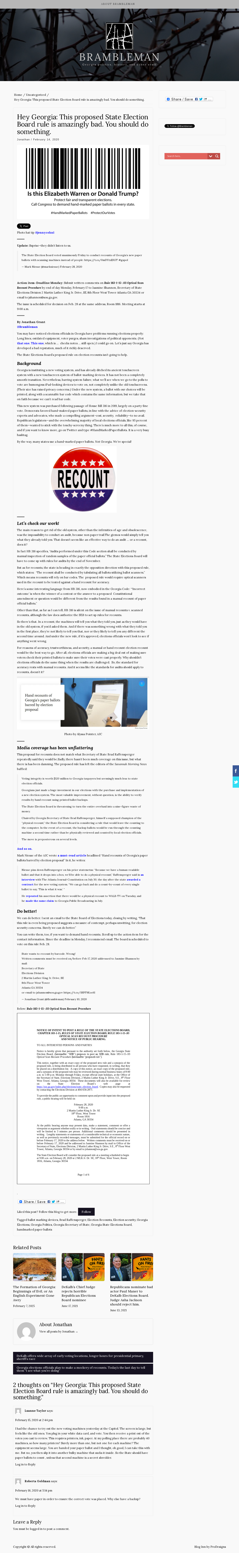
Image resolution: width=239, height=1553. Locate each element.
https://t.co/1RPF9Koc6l (79, 992)
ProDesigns (218, 1547)
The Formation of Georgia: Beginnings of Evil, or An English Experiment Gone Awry (34, 1293)
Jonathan (23, 139)
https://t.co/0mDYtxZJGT (101, 260)
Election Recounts (99, 1220)
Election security (124, 1220)
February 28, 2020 (71, 266)
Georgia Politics (41, 1224)
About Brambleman (118, 4)
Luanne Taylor (35, 1410)
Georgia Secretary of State (71, 1224)
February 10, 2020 (76, 999)
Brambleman (119, 56)
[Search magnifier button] (217, 156)
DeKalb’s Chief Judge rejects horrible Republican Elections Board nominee (79, 1293)
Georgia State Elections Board (111, 1224)
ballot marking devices (43, 1220)
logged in (36, 1529)
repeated (32, 896)
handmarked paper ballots (34, 1229)
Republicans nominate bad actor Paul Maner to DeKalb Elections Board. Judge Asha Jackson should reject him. (131, 1296)
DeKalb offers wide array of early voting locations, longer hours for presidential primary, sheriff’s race (80, 1357)
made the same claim (40, 900)
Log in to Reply (25, 1464)
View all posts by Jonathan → (58, 1331)
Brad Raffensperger (72, 1220)
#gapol (123, 260)
